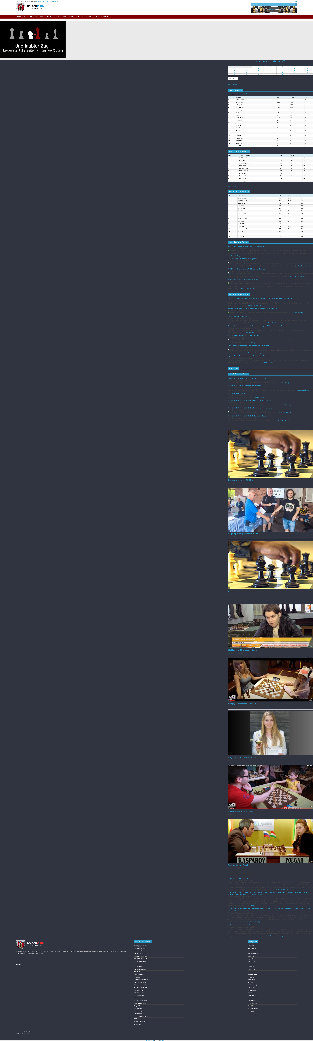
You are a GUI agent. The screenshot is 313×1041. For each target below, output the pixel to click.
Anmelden (18, 964)
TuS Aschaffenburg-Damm (141, 953)
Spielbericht (251, 990)
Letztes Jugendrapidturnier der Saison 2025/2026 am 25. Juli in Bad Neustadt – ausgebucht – (261, 299)
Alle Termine (232, 85)
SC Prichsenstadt (138, 998)
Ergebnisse (33, 16)
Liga (41, 16)
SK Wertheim (137, 1019)
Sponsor (250, 993)
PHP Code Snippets (150, 1040)
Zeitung (250, 1011)
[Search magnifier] (296, 4)
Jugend (250, 959)
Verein (19, 16)
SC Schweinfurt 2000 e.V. (140, 1003)
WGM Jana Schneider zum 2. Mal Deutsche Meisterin (246, 269)
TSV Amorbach (138, 951)
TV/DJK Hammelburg (139, 977)
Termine (48, 16)
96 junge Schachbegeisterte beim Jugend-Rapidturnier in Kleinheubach (253, 308)
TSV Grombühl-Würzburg (140, 969)
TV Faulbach (137, 964)
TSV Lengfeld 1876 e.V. (140, 990)
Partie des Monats (253, 974)
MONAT (231, 78)
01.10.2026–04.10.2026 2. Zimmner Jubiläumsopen (245, 386)
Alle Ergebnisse (232, 186)
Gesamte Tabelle (245, 94)
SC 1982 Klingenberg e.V (140, 987)
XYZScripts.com (163, 1040)
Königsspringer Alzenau (140, 945)
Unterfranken (251, 1000)
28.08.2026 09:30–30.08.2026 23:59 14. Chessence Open (247, 378)
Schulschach (251, 985)
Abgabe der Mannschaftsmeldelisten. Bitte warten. (246, 246)
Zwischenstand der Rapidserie (238, 316)
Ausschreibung (252, 953)
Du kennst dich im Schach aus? (239, 878)
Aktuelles (250, 945)
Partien (56, 16)
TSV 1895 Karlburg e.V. (140, 982)
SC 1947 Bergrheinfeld (140, 961)
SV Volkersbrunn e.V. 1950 (141, 1016)
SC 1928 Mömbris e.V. (140, 995)
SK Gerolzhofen (138, 966)
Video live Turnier (252, 1008)
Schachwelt (251, 982)
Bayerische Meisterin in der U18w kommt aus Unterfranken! (249, 346)
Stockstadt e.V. (138, 1008)
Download (79, 16)
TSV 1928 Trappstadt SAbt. (141, 1011)
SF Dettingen (137, 1024)
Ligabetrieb (251, 966)
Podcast (250, 977)
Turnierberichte (252, 995)
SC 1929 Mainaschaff (139, 993)
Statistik (89, 16)
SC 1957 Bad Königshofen (141, 959)
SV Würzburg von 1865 (140, 1021)
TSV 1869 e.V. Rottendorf (140, 1000)
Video (249, 1006)
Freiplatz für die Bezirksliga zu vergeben (242, 259)
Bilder (64, 16)
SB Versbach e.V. (138, 1013)
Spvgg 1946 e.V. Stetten (140, 1006)
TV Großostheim (138, 974)
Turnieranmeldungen (101, 16)
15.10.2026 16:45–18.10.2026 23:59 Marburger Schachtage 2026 (249, 400)
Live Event (250, 969)
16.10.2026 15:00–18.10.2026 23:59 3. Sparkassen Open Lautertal (250, 408)
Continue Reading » (234, 256)
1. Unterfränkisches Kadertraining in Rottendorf (245, 335)
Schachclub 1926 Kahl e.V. (141, 979)
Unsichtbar (251, 998)
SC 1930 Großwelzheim (140, 972)
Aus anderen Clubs (253, 951)
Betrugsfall (251, 956)
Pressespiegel (251, 979)
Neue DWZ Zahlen (41, 1)
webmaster (27, 1033)
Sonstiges (250, 987)
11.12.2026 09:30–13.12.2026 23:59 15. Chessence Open (247, 416)
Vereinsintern (251, 1003)
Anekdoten (251, 948)
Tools (71, 16)
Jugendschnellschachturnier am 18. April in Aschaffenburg (248, 356)
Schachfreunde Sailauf (140, 948)
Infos (25, 16)
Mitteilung (250, 972)
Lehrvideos (251, 964)
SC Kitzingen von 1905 (140, 985)
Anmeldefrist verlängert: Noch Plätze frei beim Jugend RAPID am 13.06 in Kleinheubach (259, 326)
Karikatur (250, 961)
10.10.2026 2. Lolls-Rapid (236, 393)
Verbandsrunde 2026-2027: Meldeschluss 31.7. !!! (244, 279)
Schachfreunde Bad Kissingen (142, 956)
